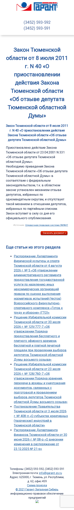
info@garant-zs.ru (50, 473)
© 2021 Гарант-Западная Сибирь (37, 489)
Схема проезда (37, 485)
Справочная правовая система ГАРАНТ (46, 225)
